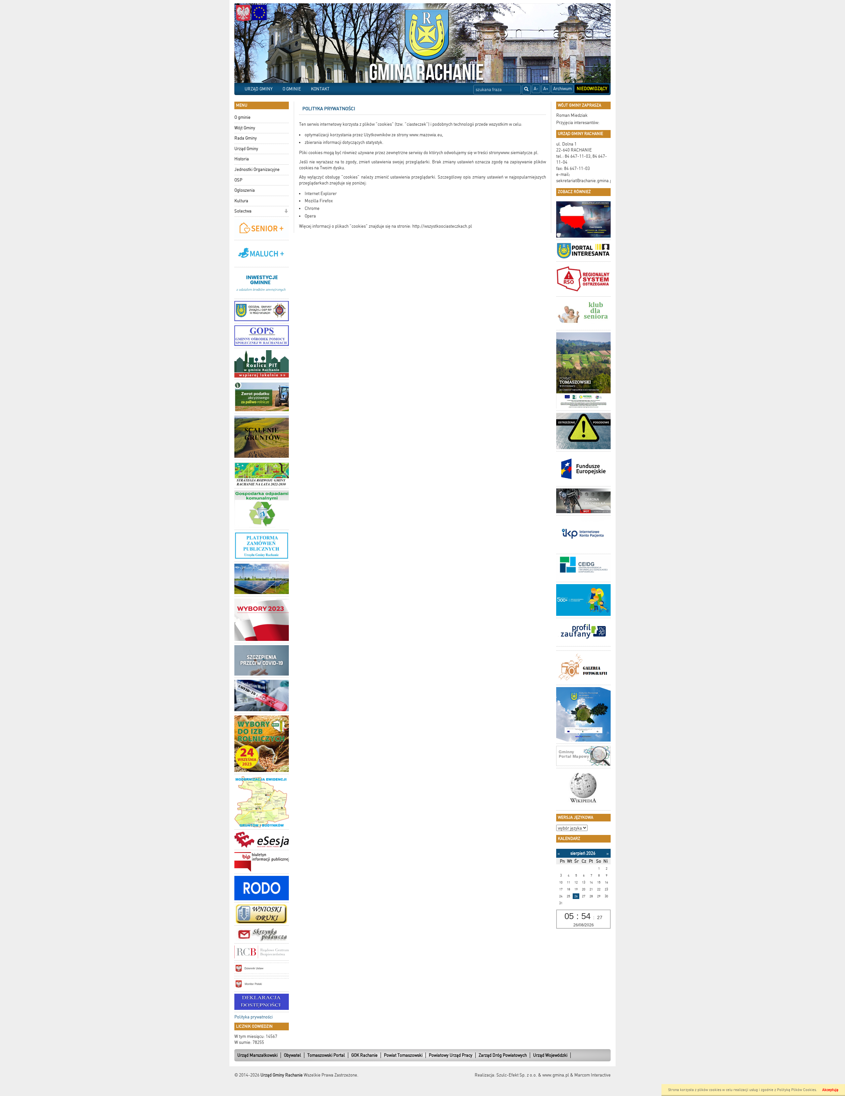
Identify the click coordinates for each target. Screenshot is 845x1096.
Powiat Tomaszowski (403, 1055)
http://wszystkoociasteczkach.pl (441, 226)
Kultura (241, 200)
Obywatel (292, 1055)
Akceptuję (830, 1090)
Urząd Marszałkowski (257, 1055)
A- (536, 88)
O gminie (242, 117)
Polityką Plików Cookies (796, 1090)
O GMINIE (292, 88)
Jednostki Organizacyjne (257, 169)
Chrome (312, 208)
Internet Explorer (321, 193)
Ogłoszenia (244, 190)
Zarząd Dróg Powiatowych (503, 1055)
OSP (238, 180)
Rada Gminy (245, 138)
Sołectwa (243, 211)
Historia (241, 158)
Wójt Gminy (244, 127)
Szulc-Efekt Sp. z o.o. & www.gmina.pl (532, 1075)
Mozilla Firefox (319, 200)
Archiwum (562, 88)
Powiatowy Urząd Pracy (450, 1055)
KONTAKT (320, 88)
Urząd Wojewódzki (550, 1055)
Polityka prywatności (253, 1016)
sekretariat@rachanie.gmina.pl (585, 180)
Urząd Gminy (246, 148)
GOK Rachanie (364, 1055)
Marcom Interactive (592, 1075)
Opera (310, 216)
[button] (286, 211)
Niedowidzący (592, 88)
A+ (545, 88)
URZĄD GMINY (259, 88)
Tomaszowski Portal (326, 1055)
